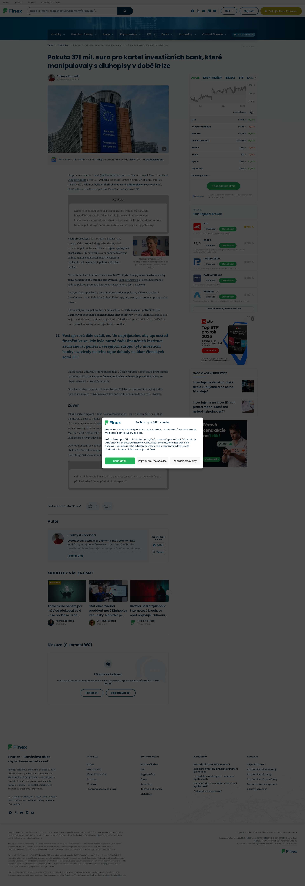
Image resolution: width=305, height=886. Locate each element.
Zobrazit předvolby (185, 460)
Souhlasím (120, 460)
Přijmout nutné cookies (152, 460)
